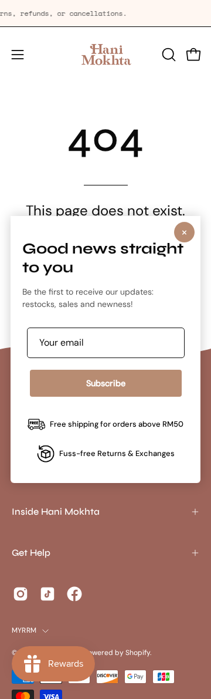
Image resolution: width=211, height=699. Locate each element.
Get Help (31, 552)
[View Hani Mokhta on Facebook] (74, 594)
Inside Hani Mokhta (56, 511)
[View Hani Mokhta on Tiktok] (47, 594)
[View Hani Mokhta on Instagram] (20, 594)
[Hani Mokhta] (105, 54)
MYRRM (24, 630)
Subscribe (105, 383)
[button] (167, 54)
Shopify (137, 652)
